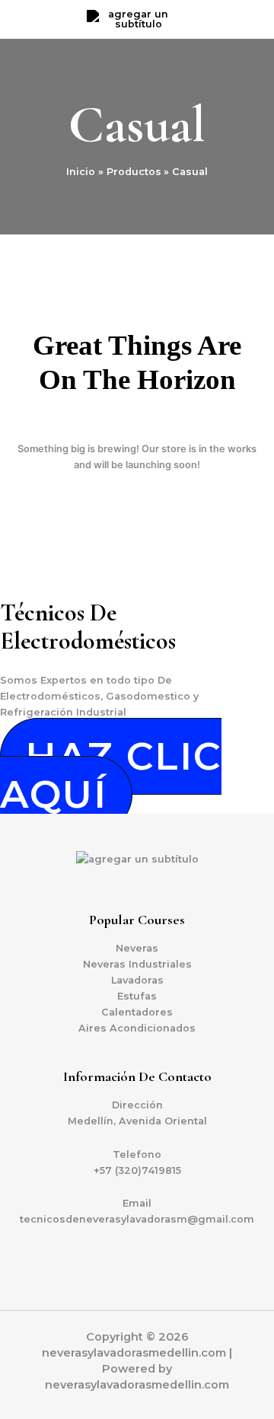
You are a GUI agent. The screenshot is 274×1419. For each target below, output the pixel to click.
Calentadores (137, 1012)
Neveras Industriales (137, 964)
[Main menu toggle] (243, 20)
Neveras (137, 948)
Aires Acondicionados (137, 1028)
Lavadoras (137, 980)
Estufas (137, 996)
